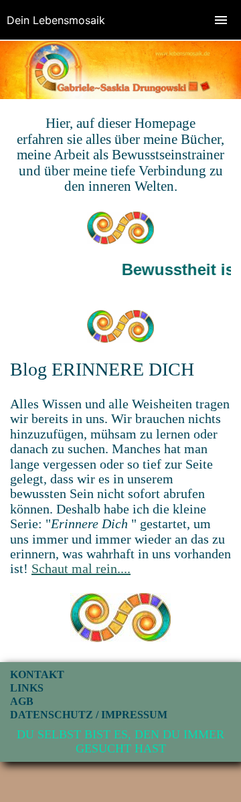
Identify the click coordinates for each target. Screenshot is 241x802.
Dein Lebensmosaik (56, 20)
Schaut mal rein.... (81, 568)
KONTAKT (37, 674)
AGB (21, 701)
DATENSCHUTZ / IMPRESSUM (88, 714)
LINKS (27, 688)
